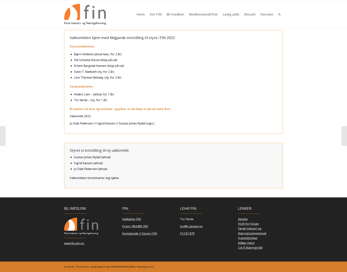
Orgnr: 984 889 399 (135, 226)
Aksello (243, 219)
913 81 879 (187, 234)
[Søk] (279, 14)
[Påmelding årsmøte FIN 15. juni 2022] (3, 136)
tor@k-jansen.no (191, 226)
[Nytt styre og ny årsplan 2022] (344, 136)
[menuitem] (140, 14)
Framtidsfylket (247, 238)
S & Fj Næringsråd (250, 248)
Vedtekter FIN (131, 219)
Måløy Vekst (246, 243)
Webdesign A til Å (145, 266)
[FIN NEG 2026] (81, 226)
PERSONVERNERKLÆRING (123, 266)
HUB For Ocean (248, 224)
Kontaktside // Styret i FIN (139, 234)
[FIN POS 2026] (85, 14)
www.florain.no (74, 243)
